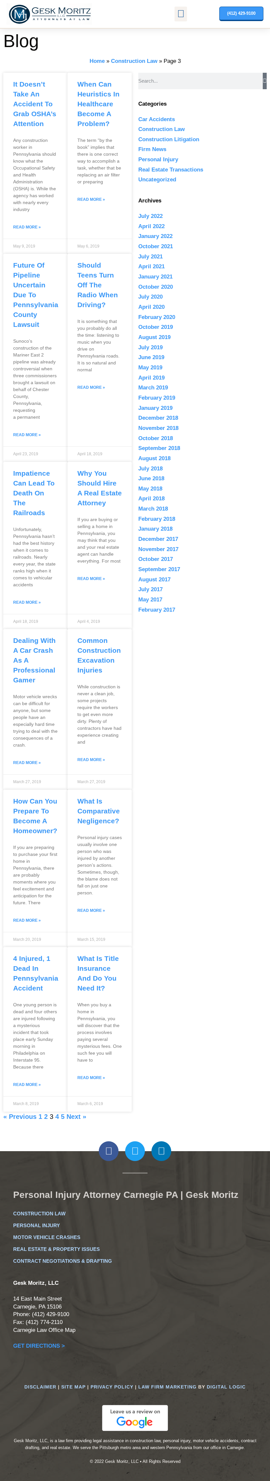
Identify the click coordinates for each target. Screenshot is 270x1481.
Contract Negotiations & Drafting (62, 1261)
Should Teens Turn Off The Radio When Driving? (97, 284)
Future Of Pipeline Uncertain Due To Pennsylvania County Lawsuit (35, 294)
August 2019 (154, 337)
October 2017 (155, 559)
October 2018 (155, 438)
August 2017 (154, 579)
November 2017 (158, 549)
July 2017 (150, 589)
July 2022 (150, 216)
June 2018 (151, 478)
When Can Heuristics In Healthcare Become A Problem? (98, 103)
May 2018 (150, 489)
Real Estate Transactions (170, 170)
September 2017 (159, 569)
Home (97, 61)
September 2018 (159, 448)
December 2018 (158, 418)
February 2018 (156, 519)
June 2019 (151, 357)
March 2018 (153, 509)
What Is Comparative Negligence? (98, 811)
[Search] (265, 81)
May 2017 (150, 599)
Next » (76, 1116)
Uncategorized (157, 179)
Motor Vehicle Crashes (46, 1237)
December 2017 (158, 539)
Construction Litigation (168, 139)
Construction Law (134, 61)
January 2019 (155, 408)
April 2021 (151, 266)
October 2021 (155, 246)
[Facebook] (109, 1151)
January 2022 (155, 236)
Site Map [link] (73, 1386)
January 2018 (155, 529)
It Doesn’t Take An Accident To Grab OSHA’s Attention (34, 103)
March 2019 (153, 387)
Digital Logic (226, 1386)
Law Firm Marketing (167, 1386)
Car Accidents (156, 119)
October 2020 (155, 287)
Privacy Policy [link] (112, 1386)
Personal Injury (158, 159)
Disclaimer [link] (40, 1386)
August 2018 (154, 458)
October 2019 (155, 327)
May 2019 (150, 367)
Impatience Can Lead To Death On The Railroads (34, 492)
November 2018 (158, 428)
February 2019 (156, 398)
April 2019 (151, 378)
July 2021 (150, 256)
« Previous (20, 1116)
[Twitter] (135, 1151)
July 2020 (150, 297)
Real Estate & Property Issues (56, 1249)
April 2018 (151, 498)
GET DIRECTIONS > (39, 1346)
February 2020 (156, 317)
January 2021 (155, 277)
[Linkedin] (161, 1151)
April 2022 (151, 226)
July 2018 (150, 468)
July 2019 (150, 347)
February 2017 (156, 610)
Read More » (27, 227)
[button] (181, 14)
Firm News (152, 149)
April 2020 (151, 307)
